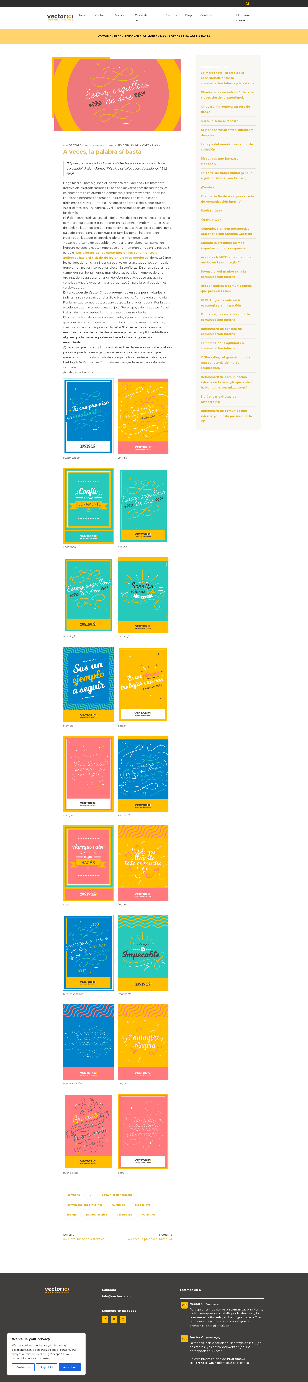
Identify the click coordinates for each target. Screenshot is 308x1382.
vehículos (148, 1214)
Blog (188, 15)
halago (72, 1214)
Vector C (99, 17)
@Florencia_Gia (202, 1363)
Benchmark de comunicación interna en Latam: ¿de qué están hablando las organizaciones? (226, 382)
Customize (23, 1367)
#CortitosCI (236, 1359)
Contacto (206, 15)
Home (82, 15)
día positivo (143, 1204)
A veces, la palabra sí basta (102, 151)
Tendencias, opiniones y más (145, 36)
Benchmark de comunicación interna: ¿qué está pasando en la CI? (226, 416)
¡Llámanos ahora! (243, 17)
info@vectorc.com (116, 1296)
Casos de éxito (145, 15)
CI (90, 1194)
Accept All (69, 1367)
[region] (46, 1354)
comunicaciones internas (84, 1204)
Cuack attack (211, 219)
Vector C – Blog (110, 36)
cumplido (118, 1204)
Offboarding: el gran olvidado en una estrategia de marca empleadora (226, 363)
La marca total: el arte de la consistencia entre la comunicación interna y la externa (227, 78)
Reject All (47, 1367)
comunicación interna (117, 1194)
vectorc (75, 145)
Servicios (120, 15)
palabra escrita (96, 1214)
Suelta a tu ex (211, 210)
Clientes (171, 15)
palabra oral (125, 1214)
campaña (73, 1194)
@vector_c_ (213, 1304)
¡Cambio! (208, 187)
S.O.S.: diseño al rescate (219, 121)
